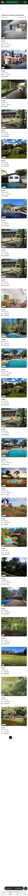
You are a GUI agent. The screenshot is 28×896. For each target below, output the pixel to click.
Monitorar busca (18, 888)
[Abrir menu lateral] (24, 2)
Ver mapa (10, 888)
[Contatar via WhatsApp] (25, 888)
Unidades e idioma (22, 17)
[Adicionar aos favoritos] (25, 21)
